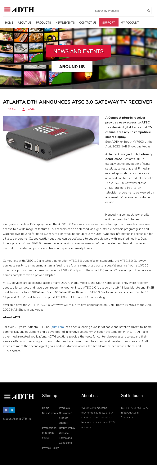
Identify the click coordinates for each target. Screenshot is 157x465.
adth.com (58, 327)
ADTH (31, 109)
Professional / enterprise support (50, 432)
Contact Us (87, 22)
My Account (130, 22)
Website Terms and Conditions (65, 437)
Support (108, 22)
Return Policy (67, 428)
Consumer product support (65, 417)
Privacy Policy (50, 448)
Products (43, 22)
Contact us (127, 417)
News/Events (65, 22)
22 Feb (12, 109)
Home (9, 22)
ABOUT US (24, 22)
